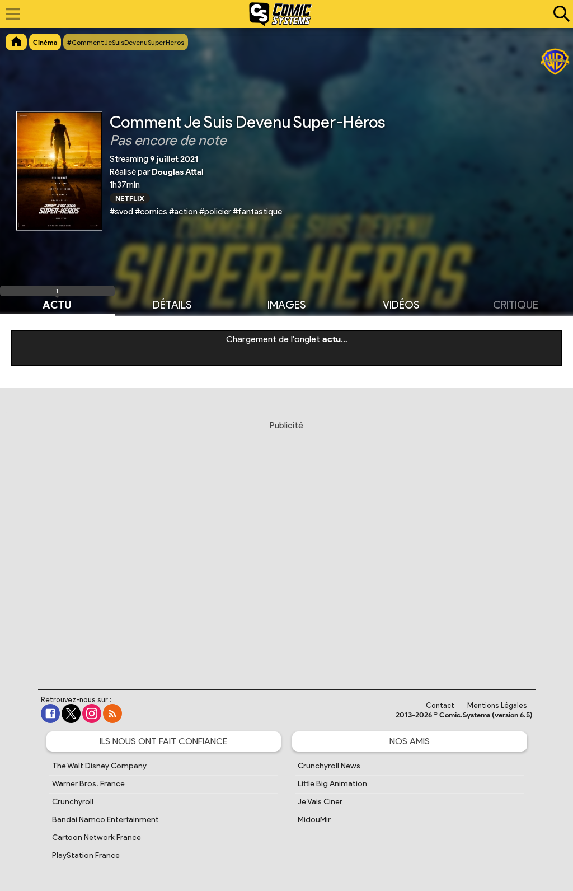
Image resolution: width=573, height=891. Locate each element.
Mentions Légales (497, 705)
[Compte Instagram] (91, 713)
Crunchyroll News (329, 766)
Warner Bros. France (88, 784)
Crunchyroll (72, 801)
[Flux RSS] (112, 713)
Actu (57, 304)
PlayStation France (86, 855)
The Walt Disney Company (99, 766)
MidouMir (314, 819)
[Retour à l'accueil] (281, 14)
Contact (440, 705)
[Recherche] (559, 14)
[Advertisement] (286, 544)
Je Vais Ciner (320, 801)
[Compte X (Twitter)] (71, 713)
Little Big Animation (332, 784)
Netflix (129, 198)
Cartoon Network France (96, 837)
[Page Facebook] (50, 713)
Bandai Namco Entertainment (105, 819)
